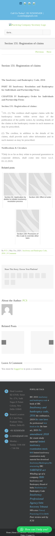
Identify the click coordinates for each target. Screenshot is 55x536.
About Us (15, 532)
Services (23, 532)
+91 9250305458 (34, 13)
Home (8, 532)
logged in (18, 369)
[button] (34, 529)
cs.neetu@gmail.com (28, 16)
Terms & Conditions (35, 532)
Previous (39, 52)
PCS (5, 251)
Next (49, 52)
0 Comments (11, 253)
